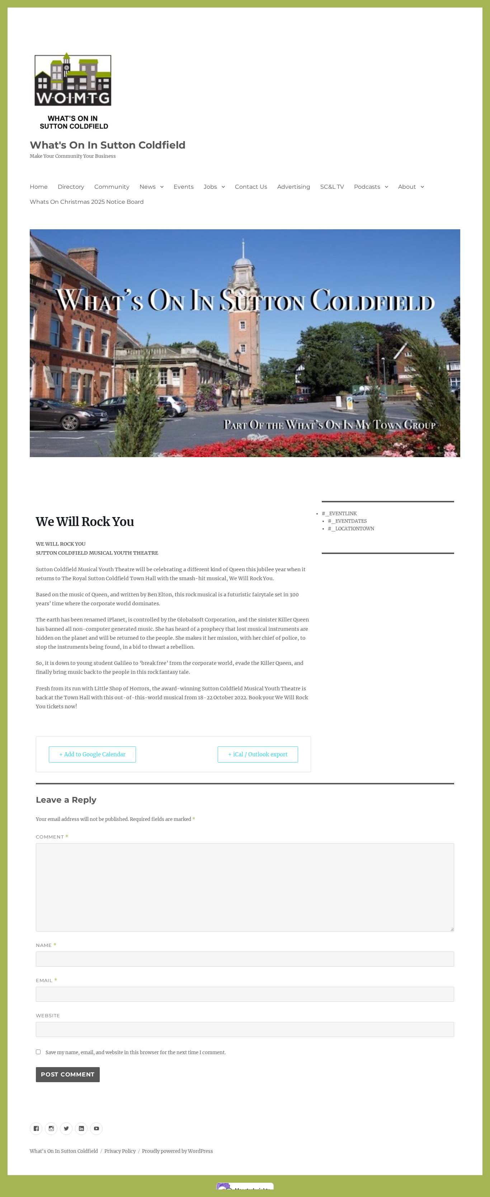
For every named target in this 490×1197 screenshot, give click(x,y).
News (148, 186)
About (407, 186)
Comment (52, 837)
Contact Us (251, 186)
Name (46, 945)
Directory (71, 186)
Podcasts (367, 186)
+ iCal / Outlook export (258, 754)
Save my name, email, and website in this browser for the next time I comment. (136, 1053)
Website (48, 1015)
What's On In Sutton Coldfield (107, 145)
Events (184, 186)
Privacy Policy (120, 1151)
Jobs (210, 186)
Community (111, 186)
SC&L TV (332, 186)
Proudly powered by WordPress (177, 1151)
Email (46, 980)
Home (39, 186)
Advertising (293, 186)
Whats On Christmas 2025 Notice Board (87, 201)
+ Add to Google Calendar (92, 754)
